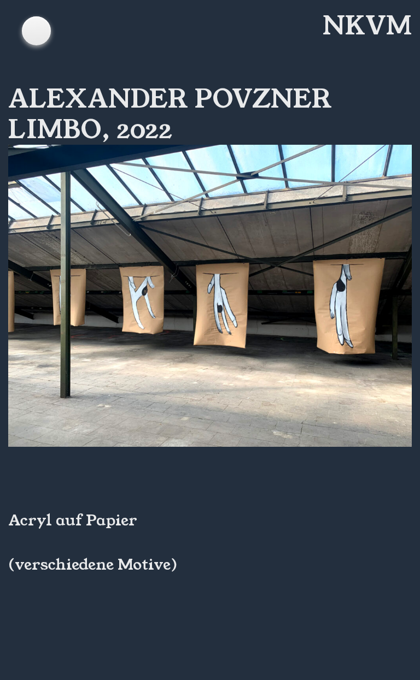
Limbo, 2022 (90, 129)
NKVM (367, 26)
